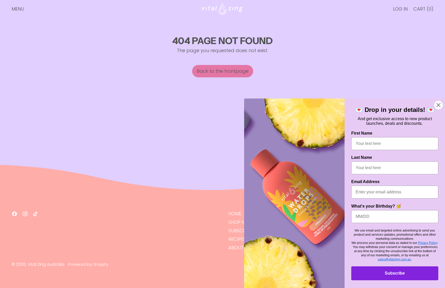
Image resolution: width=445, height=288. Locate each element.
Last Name (361, 157)
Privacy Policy (427, 243)
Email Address (365, 181)
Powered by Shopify (88, 264)
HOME (234, 213)
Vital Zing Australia (46, 264)
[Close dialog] (438, 105)
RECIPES (237, 239)
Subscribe (395, 273)
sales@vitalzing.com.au (394, 259)
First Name (361, 133)
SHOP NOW (240, 222)
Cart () (423, 10)
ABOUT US (239, 247)
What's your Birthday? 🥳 (376, 206)
